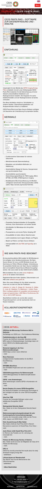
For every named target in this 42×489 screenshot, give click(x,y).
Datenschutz (32, 487)
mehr (5, 345)
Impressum (20, 487)
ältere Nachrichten (10, 467)
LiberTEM (21, 244)
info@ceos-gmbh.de (23, 482)
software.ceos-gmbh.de (17, 279)
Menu (38, 5)
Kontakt (10, 487)
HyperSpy (30, 244)
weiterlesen (7, 455)
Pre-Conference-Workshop (30, 334)
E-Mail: (14, 482)
